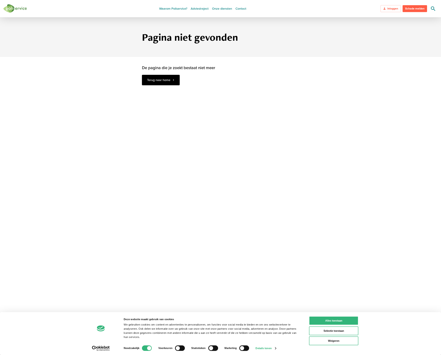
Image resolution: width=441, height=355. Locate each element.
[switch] (180, 348)
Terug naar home (158, 80)
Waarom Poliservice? (173, 9)
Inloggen (392, 8)
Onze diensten (222, 9)
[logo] (15, 8)
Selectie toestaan (334, 330)
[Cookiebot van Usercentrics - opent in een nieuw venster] (101, 348)
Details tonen (263, 348)
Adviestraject (200, 9)
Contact (240, 9)
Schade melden (414, 8)
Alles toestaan (333, 320)
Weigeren (333, 340)
